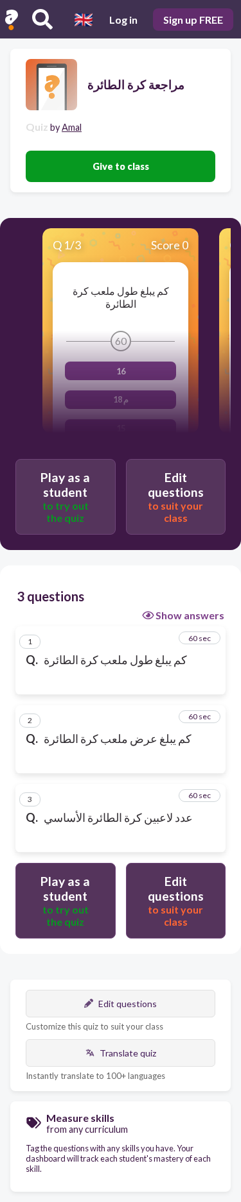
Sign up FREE (193, 19)
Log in (123, 19)
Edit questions (127, 1003)
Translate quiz (128, 1053)
